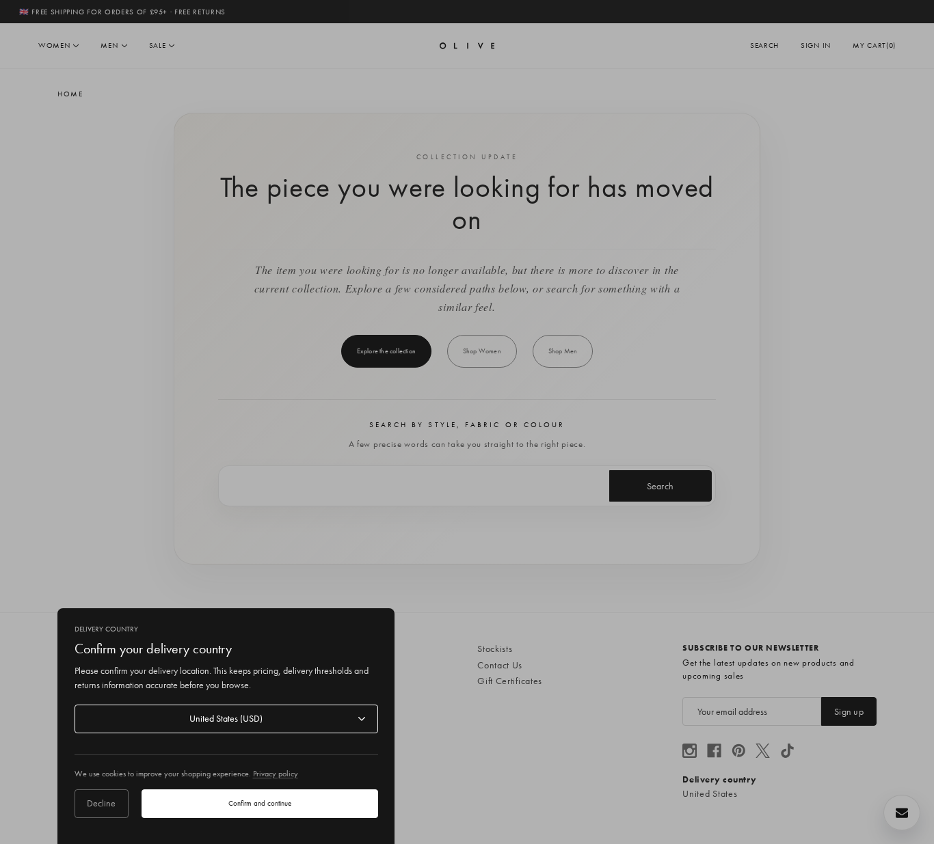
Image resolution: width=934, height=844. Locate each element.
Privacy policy (275, 773)
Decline (101, 803)
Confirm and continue (259, 803)
